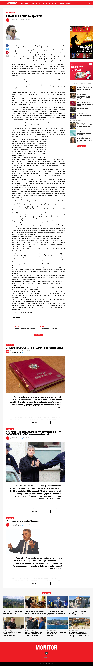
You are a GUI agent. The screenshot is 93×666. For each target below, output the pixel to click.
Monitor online (17, 20)
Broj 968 (24, 323)
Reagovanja (68, 3)
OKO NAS (62, 3)
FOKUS (32, 3)
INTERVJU (51, 3)
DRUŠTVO (45, 3)
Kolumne (27, 3)
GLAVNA (21, 3)
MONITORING (38, 3)
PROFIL (56, 3)
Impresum (46, 657)
